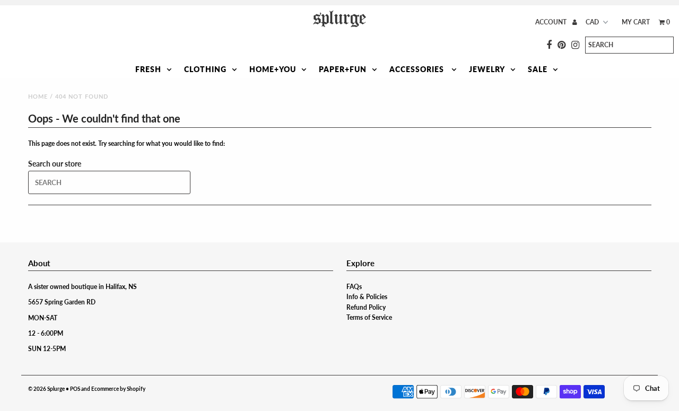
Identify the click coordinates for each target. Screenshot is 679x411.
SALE (537, 69)
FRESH (148, 69)
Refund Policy (366, 307)
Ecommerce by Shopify (118, 389)
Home (38, 96)
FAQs (354, 287)
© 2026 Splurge (46, 389)
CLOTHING (205, 69)
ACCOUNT (551, 22)
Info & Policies (366, 297)
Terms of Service (369, 317)
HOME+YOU (272, 69)
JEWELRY (487, 69)
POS (75, 389)
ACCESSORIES (417, 69)
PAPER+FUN (343, 69)
